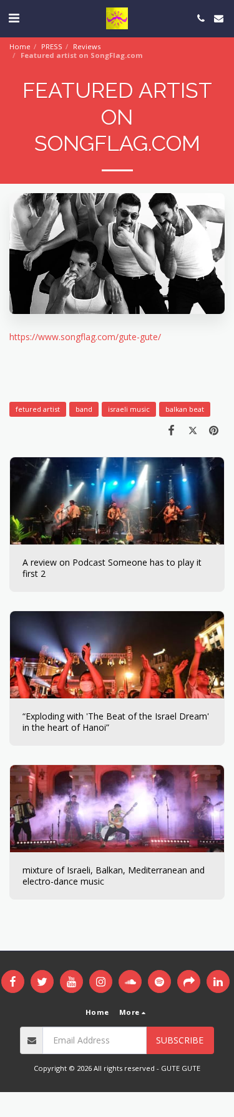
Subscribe (179, 1040)
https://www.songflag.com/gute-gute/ (85, 337)
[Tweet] (192, 430)
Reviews (86, 46)
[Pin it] (214, 430)
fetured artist (38, 409)
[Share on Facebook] (171, 430)
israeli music (129, 409)
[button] (13, 18)
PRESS (51, 46)
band (84, 409)
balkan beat (184, 409)
